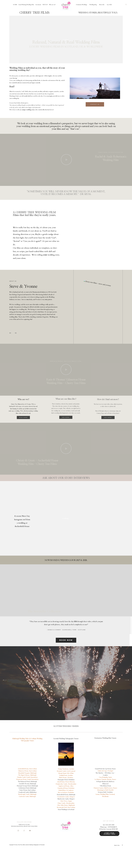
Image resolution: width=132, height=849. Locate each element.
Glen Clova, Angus (66, 801)
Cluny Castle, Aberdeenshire (66, 803)
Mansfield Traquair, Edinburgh (27, 773)
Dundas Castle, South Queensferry (27, 777)
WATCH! (45, 4)
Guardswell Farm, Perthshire (66, 788)
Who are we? (52, 4)
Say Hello (109, 4)
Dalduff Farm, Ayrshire (66, 775)
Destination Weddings (81, 4)
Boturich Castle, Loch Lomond (66, 771)
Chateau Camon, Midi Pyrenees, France (105, 788)
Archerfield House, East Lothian (27, 768)
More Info (101, 4)
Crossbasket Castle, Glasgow (66, 796)
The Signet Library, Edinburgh (27, 775)
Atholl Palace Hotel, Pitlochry (66, 782)
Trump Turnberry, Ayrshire (66, 769)
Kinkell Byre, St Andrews (66, 790)
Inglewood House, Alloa (66, 786)
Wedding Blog (93, 4)
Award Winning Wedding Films (26, 4)
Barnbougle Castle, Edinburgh (27, 794)
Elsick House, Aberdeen (66, 777)
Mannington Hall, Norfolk (105, 790)
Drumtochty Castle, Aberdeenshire (66, 784)
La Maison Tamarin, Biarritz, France (105, 779)
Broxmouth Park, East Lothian (66, 807)
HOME (15, 4)
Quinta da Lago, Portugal (105, 771)
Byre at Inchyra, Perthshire (66, 792)
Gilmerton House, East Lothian (27, 771)
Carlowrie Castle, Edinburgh (27, 796)
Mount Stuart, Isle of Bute (66, 773)
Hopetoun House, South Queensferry (27, 779)
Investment (38, 4)
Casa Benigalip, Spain (105, 777)
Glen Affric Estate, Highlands (66, 805)
